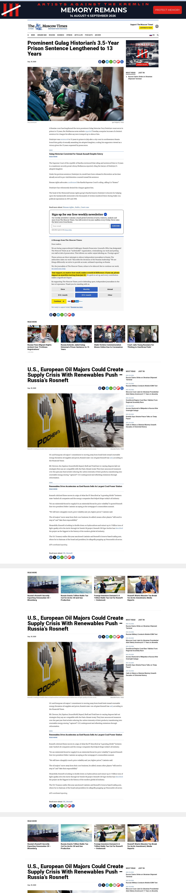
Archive (98, 35)
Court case (85, 207)
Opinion (69, 35)
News (33, 35)
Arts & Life (78, 35)
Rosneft (69, 553)
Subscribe (116, 226)
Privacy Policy (68, 230)
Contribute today (146, 27)
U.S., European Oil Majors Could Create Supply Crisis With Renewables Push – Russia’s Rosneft (75, 374)
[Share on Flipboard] (118, 61)
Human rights (68, 207)
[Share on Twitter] (103, 61)
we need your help (58, 269)
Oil (64, 553)
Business (60, 35)
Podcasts (89, 35)
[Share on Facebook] (100, 61)
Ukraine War (42, 35)
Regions (52, 35)
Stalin (77, 207)
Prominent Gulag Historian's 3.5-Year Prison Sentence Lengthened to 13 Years (73, 48)
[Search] (157, 35)
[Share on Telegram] (107, 61)
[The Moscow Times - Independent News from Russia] (47, 26)
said (111, 458)
